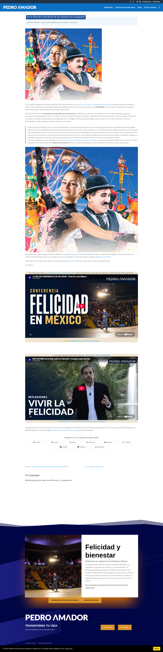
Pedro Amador (34, 22)
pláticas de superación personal (64, 430)
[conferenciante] (140, 2)
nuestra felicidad (104, 257)
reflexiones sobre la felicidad (97, 355)
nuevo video (74, 261)
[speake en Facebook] (130, 2)
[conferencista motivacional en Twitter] (133, 2)
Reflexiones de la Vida (59, 22)
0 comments (73, 22)
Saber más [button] (68, 648)
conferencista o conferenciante (61, 273)
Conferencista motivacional (125, 8)
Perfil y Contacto (150, 8)
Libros (139, 8)
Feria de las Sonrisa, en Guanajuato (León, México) (94, 104)
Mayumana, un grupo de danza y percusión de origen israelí (80, 140)
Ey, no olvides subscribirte (94, 467)
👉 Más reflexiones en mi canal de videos (81, 341)
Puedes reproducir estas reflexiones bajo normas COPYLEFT (46, 467)
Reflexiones (108, 8)
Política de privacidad (45, 643)
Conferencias (147, 1)
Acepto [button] (156, 648)
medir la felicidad (76, 254)
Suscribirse (156, 1)
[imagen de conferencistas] (137, 2)
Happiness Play (91, 600)
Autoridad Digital (30, 643)
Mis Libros (125, 627)
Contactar (108, 627)
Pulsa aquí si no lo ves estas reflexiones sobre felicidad (81, 421)
